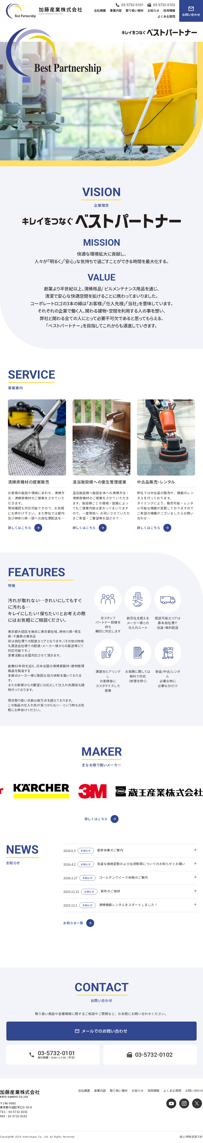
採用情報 (153, 1090)
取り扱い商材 (119, 1090)
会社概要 (84, 1090)
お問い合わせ (194, 1090)
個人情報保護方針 (191, 1137)
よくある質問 (172, 1090)
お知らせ (138, 1090)
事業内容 (100, 1090)
